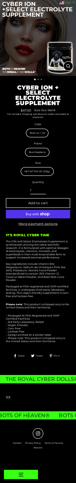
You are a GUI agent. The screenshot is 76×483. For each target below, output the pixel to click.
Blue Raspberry (37, 152)
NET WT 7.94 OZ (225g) (37, 171)
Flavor (38, 143)
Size (38, 162)
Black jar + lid (37, 133)
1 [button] (35, 80)
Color (38, 124)
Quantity (38, 182)
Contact (17, 443)
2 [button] (39, 80)
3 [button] (42, 80)
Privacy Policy (33, 443)
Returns (38, 447)
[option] (38, 38)
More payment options (38, 224)
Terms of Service (54, 443)
